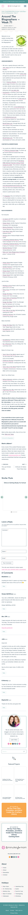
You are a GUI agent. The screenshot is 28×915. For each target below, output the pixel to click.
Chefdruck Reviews (8, 314)
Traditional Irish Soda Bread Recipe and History (7, 780)
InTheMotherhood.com (10, 117)
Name (4, 551)
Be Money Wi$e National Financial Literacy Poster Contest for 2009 (13, 163)
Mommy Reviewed (8, 227)
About (4, 870)
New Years (6, 886)
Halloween (6, 896)
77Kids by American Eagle (11, 150)
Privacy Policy (14, 913)
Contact (5, 875)
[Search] (24, 751)
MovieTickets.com (7, 123)
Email (4, 558)
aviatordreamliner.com (15, 455)
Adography (7, 196)
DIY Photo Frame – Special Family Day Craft (20, 798)
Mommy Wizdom (11, 82)
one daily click (15, 90)
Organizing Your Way (8, 389)
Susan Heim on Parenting (10, 298)
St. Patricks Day (7, 889)
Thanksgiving (19, 893)
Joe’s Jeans (6, 67)
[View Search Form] (3, 6)
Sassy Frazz (6, 289)
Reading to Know (7, 285)
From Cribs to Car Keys (9, 310)
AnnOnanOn (6, 92)
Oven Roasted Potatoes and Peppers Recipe (7, 798)
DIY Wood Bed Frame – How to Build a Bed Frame (20, 780)
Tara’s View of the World (9, 354)
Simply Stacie (6, 223)
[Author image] (3, 26)
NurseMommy (6, 329)
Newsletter (6, 872)
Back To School (7, 893)
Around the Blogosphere (7, 438)
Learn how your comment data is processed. (14, 569)
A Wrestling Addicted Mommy (11, 239)
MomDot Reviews (7, 248)
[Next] (26, 497)
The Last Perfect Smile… (6, 467)
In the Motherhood (19, 106)
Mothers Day (6, 891)
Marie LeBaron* (9, 25)
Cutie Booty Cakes (8, 231)
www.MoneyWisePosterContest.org (12, 185)
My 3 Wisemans (7, 344)
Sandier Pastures (7, 266)
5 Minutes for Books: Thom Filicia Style (20, 467)
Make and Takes (9, 434)
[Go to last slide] (2, 497)
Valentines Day (19, 886)
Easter (17, 889)
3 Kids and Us (22, 98)
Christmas (18, 896)
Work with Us (18, 910)
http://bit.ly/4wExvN (7, 627)
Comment (5, 530)
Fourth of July (19, 891)
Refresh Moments (7, 379)
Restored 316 (14, 907)
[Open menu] (25, 6)
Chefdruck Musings (8, 360)
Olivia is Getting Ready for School (15, 483)
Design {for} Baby (7, 293)
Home (4, 867)
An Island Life (6, 219)
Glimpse (5, 235)
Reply (4, 586)
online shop (23, 73)
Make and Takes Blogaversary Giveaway (14, 252)
